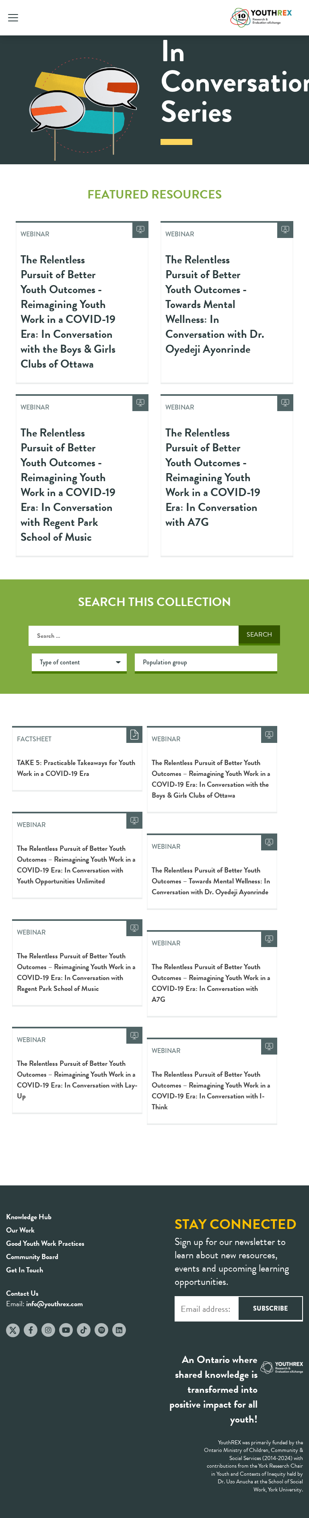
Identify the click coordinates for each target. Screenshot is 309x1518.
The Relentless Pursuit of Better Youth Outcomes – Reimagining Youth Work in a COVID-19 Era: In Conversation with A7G (211, 983)
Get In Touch (24, 1269)
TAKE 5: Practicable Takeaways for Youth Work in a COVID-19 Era (76, 768)
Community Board (32, 1256)
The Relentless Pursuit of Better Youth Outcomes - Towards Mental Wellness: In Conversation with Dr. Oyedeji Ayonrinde (214, 304)
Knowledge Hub (29, 1216)
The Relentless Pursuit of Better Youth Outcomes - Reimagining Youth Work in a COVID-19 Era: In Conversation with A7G (212, 477)
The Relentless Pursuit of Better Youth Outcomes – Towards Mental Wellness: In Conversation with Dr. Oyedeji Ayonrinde (211, 880)
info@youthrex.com (54, 1303)
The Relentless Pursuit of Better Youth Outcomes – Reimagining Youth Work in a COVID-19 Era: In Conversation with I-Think (211, 1090)
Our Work (20, 1229)
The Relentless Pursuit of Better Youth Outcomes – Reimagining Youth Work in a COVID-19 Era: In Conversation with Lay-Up (77, 1079)
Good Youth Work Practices (45, 1243)
